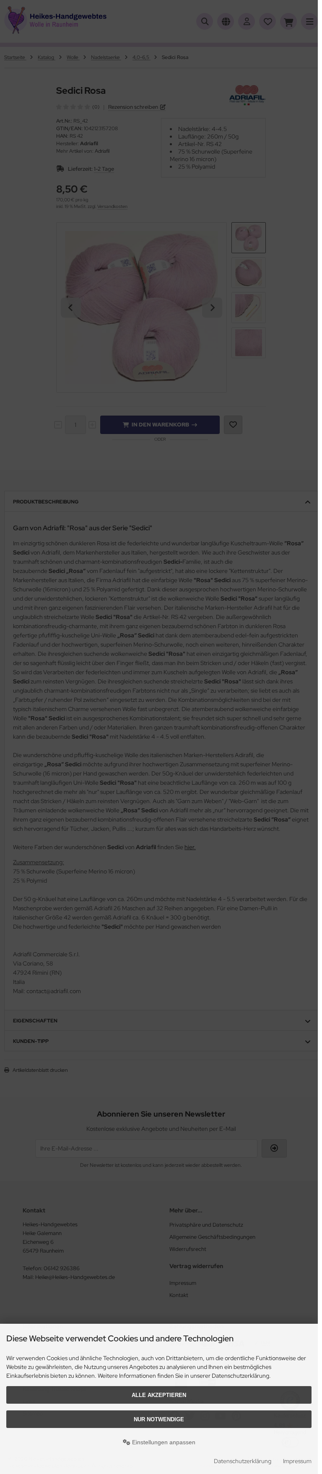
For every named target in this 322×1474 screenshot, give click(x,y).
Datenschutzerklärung (242, 1461)
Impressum (297, 1461)
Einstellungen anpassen (162, 1442)
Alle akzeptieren (159, 1395)
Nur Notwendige (159, 1419)
